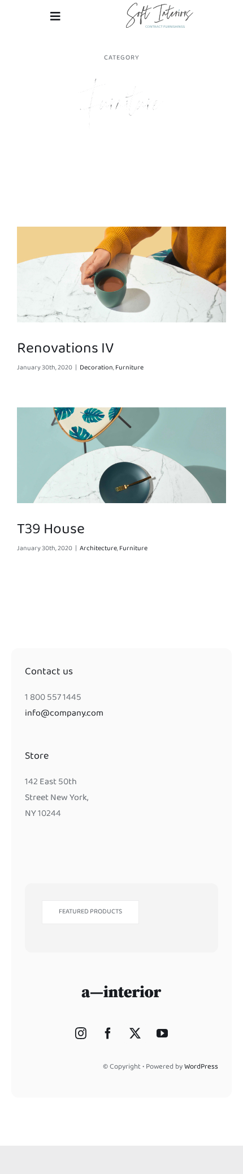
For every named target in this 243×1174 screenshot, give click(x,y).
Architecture (98, 549)
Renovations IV (65, 350)
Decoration (96, 368)
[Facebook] (108, 1033)
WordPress (201, 1067)
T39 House (51, 531)
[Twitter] (135, 1033)
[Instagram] (81, 1033)
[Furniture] (121, 274)
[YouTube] (162, 1033)
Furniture (129, 368)
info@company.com (64, 714)
